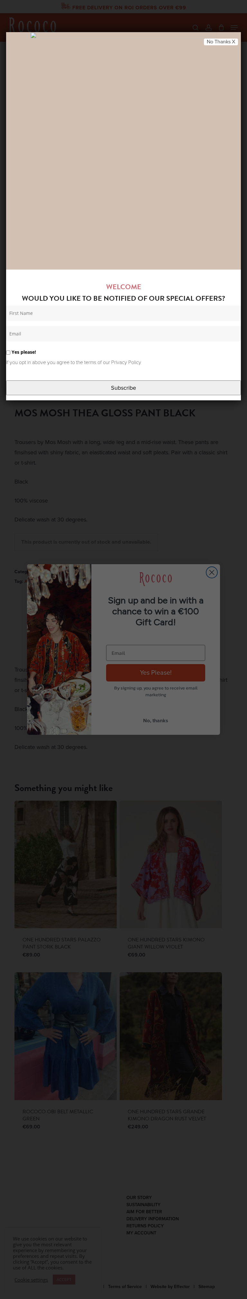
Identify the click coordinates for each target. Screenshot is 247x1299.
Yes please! (23, 352)
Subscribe (123, 387)
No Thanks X (221, 42)
